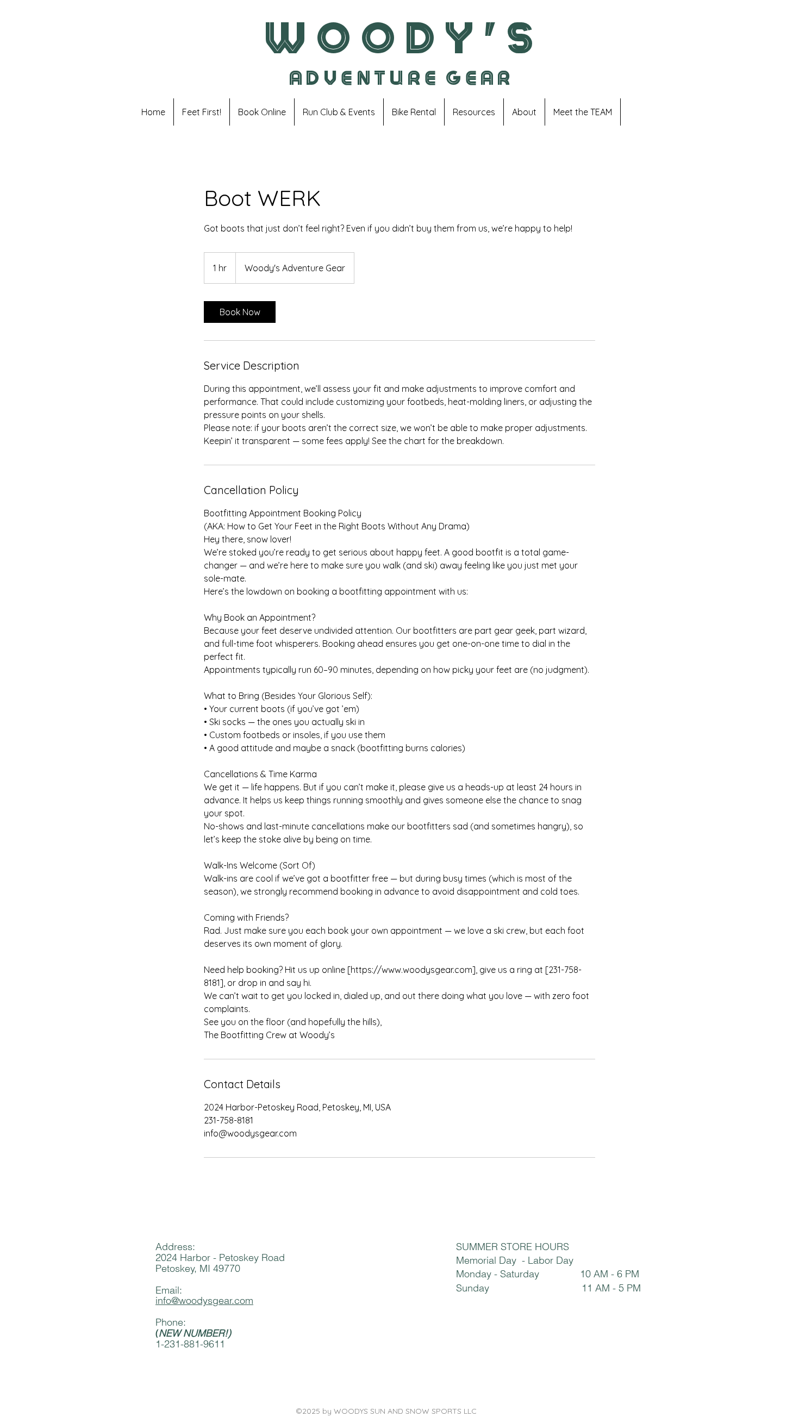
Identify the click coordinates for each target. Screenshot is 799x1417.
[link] (240, 312)
